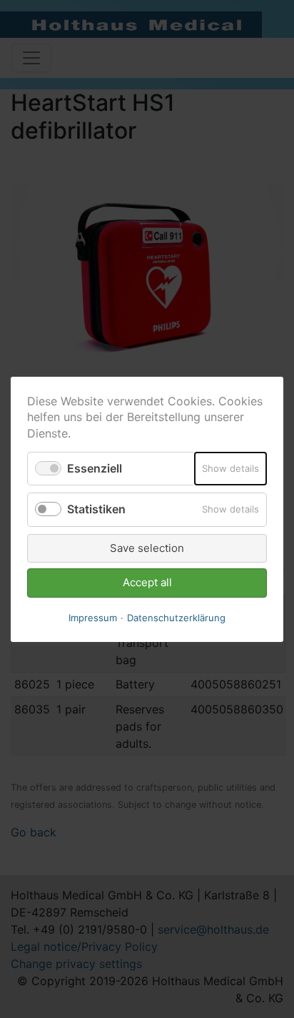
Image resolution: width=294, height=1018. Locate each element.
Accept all (147, 582)
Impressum (93, 617)
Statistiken (96, 509)
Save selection (147, 547)
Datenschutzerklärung (176, 617)
